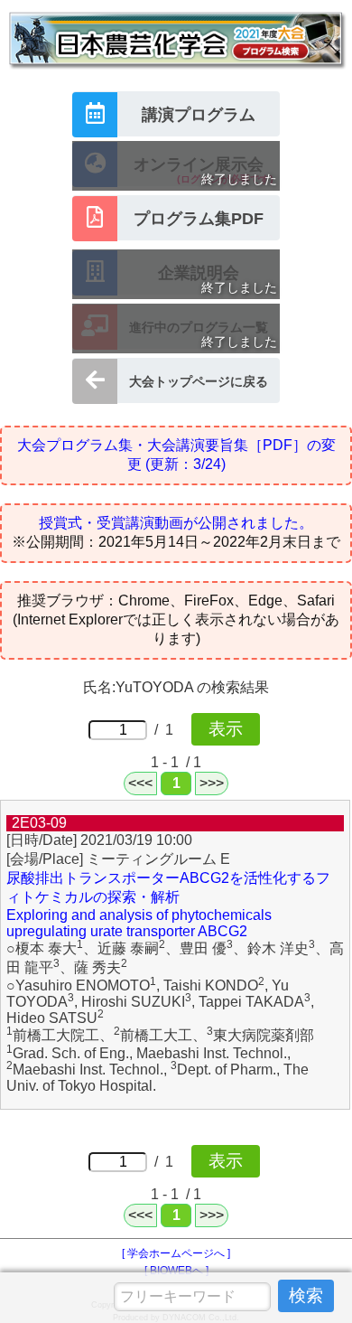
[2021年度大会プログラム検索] (176, 74)
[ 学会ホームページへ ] (176, 1253)
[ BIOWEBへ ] (176, 1270)
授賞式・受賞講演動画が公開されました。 (176, 522)
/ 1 (167, 729)
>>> (211, 783)
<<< (140, 783)
